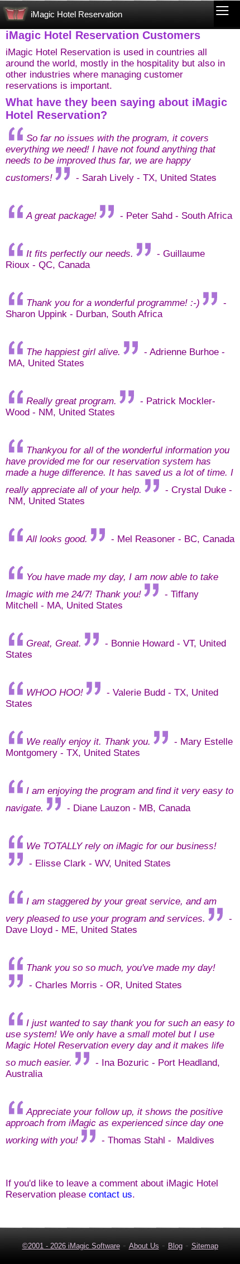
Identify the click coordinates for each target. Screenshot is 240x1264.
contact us (110, 1194)
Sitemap (204, 1246)
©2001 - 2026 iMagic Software (71, 1246)
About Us (144, 1246)
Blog (175, 1246)
